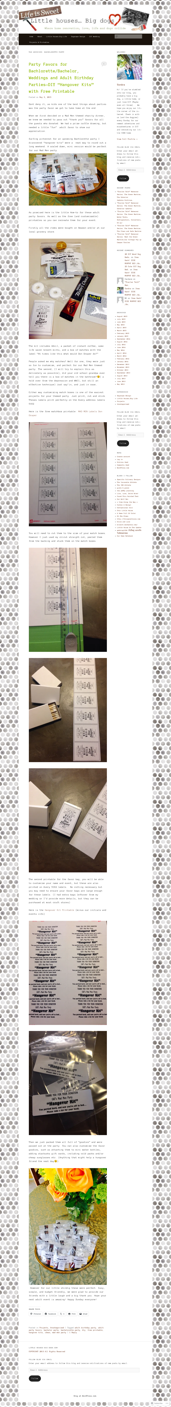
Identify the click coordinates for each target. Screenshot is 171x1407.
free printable (95, 1330)
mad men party (59, 1333)
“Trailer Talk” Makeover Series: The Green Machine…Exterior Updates (129, 205)
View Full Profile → (127, 139)
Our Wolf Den (122, 499)
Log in (120, 459)
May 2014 (121, 350)
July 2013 (121, 378)
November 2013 (123, 367)
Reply (73, 1333)
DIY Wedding (94, 36)
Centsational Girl (125, 508)
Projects (44, 1328)
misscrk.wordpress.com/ (127, 525)
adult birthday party (85, 1328)
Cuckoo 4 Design (124, 505)
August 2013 (122, 376)
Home (31, 36)
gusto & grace (123, 488)
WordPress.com (123, 468)
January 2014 (122, 361)
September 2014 (123, 339)
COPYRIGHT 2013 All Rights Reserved (47, 1352)
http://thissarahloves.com (128, 519)
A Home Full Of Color (126, 513)
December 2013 (123, 364)
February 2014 (123, 359)
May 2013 (121, 384)
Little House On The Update (129, 527)
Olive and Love (123, 522)
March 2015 (121, 330)
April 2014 (121, 353)
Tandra (121, 85)
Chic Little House (125, 510)
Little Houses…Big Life (56, 36)
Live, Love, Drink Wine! (128, 493)
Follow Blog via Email (128, 147)
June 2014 (121, 347)
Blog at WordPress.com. (85, 1396)
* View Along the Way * (127, 502)
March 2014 (121, 356)
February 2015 (123, 333)
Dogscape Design (78, 36)
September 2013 (123, 373)
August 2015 (122, 316)
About (40, 36)
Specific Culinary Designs (128, 479)
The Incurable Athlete (127, 482)
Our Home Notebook (125, 536)
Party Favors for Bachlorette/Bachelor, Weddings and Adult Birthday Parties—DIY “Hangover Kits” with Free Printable (61, 78)
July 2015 (121, 319)
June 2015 (121, 322)
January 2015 (122, 336)
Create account (123, 456)
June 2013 (121, 381)
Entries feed (122, 462)
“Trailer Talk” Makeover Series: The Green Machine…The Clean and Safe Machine (129, 228)
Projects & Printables (39, 42)
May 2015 (121, 325)
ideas (47, 1333)
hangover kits (36, 1333)
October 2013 (122, 370)
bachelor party (51, 1330)
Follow (123, 178)
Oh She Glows (122, 516)
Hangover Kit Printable (59, 910)
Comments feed (123, 465)
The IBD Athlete (124, 485)
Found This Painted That (128, 496)
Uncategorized (57, 1328)
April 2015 (121, 327)
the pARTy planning (125, 491)
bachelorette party (70, 1330)
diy (84, 1330)
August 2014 (122, 342)
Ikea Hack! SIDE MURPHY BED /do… (133, 260)
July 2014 (121, 344)
